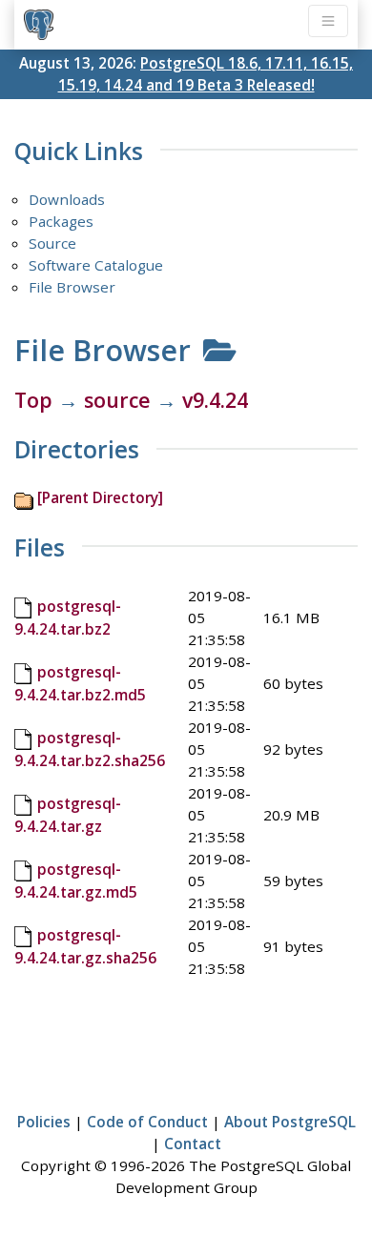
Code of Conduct (147, 1121)
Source (52, 243)
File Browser (72, 286)
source (117, 400)
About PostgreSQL (290, 1121)
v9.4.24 (215, 400)
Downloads (67, 199)
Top (33, 400)
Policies (44, 1121)
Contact (192, 1143)
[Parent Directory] (100, 497)
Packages (61, 221)
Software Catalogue (96, 264)
